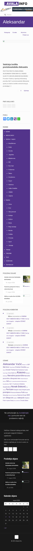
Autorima (23, 32)
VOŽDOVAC (9, 261)
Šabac (10, 173)
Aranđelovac (12, 143)
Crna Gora (12, 367)
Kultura (10, 219)
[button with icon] (5, 106)
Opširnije (26, 90)
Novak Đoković (18, 386)
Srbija (8, 398)
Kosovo (21, 372)
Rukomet (20, 395)
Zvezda (22, 400)
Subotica (11, 184)
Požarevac (11, 169)
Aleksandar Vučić (12, 364)
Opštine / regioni (10, 139)
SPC (4, 398)
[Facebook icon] (14, 544)
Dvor (9, 208)
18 (9, 517)
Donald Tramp (10, 370)
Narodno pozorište (15, 375)
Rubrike (8, 200)
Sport (10, 242)
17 (6, 517)
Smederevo (11, 177)
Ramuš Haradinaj (13, 395)
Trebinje (8, 249)
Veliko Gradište (12, 188)
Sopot (10, 181)
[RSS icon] (18, 544)
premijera (6, 392)
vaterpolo (21, 398)
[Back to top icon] (16, 537)
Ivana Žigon (5, 373)
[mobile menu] (30, 3)
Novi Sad (11, 166)
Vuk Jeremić (17, 400)
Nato (19, 378)
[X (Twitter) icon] (16, 544)
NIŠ (9, 162)
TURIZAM (8, 253)
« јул (5, 528)
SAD (28, 395)
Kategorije (7, 32)
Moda (10, 223)
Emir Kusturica (19, 370)
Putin (23, 392)
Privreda (10, 238)
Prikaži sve (26, 35)
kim (16, 373)
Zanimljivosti (9, 264)
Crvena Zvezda (20, 367)
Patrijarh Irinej (17, 389)
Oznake (14, 32)
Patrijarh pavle (26, 389)
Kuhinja (10, 215)
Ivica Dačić (11, 373)
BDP (29, 364)
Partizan (9, 389)
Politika (10, 234)
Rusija (24, 395)
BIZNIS (8, 132)
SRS (12, 398)
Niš (7, 381)
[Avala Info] (16, 3)
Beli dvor (6, 367)
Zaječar (10, 196)
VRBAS (10, 192)
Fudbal (26, 370)
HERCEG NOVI (10, 135)
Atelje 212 (24, 364)
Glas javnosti (12, 212)
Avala (10, 147)
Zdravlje (10, 245)
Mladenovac (11, 158)
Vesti (7, 257)
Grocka (10, 151)
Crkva (10, 204)
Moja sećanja (12, 227)
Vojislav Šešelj (9, 400)
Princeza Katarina (16, 392)
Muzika (10, 230)
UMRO (15, 398)
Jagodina (11, 154)
